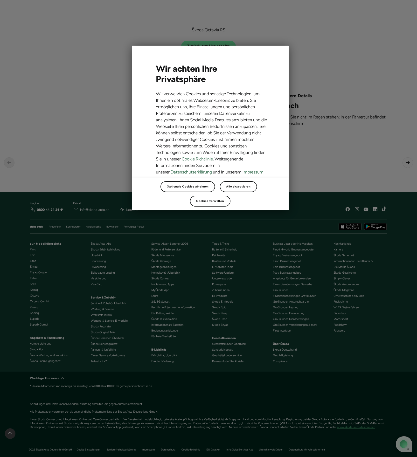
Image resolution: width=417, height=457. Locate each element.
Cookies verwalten (210, 201)
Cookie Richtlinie (197, 158)
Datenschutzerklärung (191, 171)
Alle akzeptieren (238, 186)
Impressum (253, 171)
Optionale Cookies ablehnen (188, 186)
